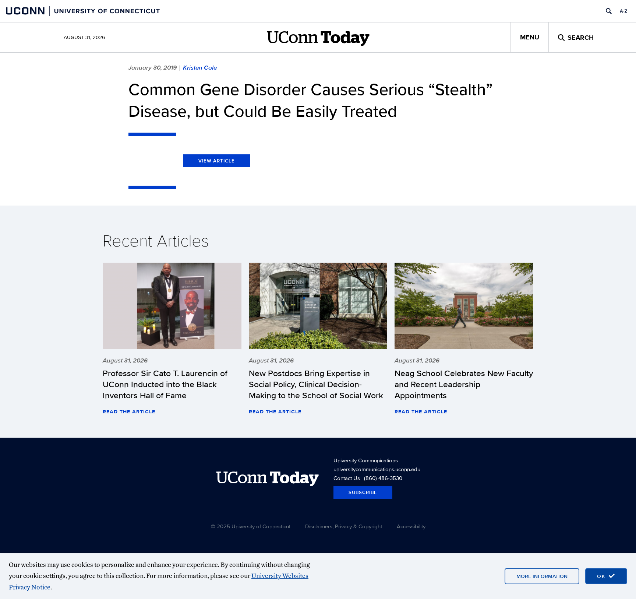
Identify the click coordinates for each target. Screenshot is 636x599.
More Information (542, 576)
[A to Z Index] (623, 11)
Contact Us (346, 478)
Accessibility (411, 526)
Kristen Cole (200, 67)
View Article (216, 160)
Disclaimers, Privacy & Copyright (343, 526)
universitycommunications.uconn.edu (376, 469)
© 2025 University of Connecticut (250, 526)
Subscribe (363, 492)
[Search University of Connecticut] (609, 11)
